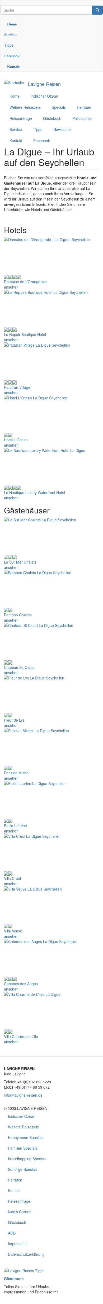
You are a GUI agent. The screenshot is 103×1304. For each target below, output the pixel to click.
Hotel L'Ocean (16, 439)
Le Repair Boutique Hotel (25, 334)
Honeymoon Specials (25, 1137)
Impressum (17, 1243)
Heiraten (15, 1180)
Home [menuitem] (15, 96)
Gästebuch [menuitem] (52, 118)
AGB (12, 1233)
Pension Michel (16, 772)
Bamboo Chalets (18, 614)
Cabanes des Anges (21, 983)
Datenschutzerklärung (26, 1254)
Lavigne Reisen (44, 83)
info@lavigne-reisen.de (23, 1095)
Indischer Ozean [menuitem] (44, 96)
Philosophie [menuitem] (82, 118)
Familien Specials (22, 1148)
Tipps (8, 45)
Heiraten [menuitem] (84, 107)
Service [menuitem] (16, 129)
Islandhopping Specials (27, 1158)
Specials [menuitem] (59, 107)
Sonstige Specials (23, 1169)
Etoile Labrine (15, 825)
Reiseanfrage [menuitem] (21, 118)
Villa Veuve (13, 931)
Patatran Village (17, 387)
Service (10, 34)
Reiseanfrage (19, 1201)
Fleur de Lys (14, 720)
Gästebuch (17, 1222)
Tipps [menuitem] (37, 129)
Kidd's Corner (19, 1211)
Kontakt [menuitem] (16, 140)
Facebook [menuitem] (41, 140)
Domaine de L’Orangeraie (25, 281)
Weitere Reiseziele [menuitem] (25, 107)
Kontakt (14, 1190)
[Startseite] (14, 82)
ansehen (11, 287)
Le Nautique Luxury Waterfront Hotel (34, 492)
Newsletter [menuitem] (62, 129)
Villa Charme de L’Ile (21, 1036)
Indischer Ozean (21, 1116)
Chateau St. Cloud (19, 667)
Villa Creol (12, 878)
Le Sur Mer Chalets (20, 562)
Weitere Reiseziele (23, 1126)
